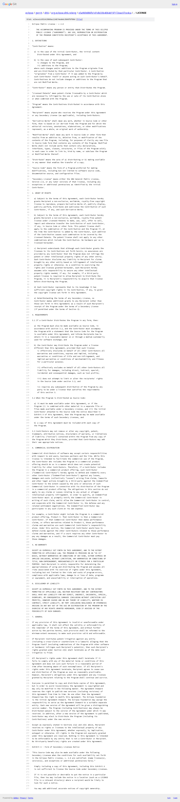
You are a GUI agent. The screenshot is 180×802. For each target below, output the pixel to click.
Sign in (174, 4)
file (79, 19)
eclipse (29, 12)
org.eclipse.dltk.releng (63, 12)
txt (169, 798)
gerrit (39, 12)
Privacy (23, 798)
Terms (30, 798)
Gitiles (15, 798)
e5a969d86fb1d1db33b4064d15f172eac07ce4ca (105, 12)
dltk (46, 12)
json (175, 798)
